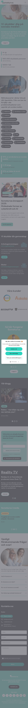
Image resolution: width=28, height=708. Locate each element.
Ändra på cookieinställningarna (14, 357)
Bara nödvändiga (14, 353)
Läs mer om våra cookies (14, 345)
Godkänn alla (14, 349)
